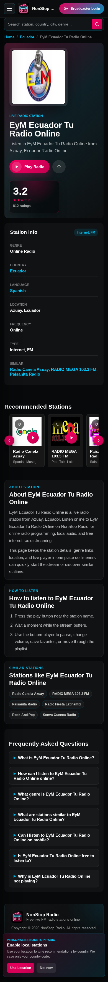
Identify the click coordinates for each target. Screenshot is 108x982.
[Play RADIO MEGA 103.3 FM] (71, 438)
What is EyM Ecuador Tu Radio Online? (56, 757)
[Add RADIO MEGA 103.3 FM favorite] (58, 424)
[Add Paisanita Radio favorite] (96, 424)
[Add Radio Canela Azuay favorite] (19, 424)
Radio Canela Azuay (29, 369)
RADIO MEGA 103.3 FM (73, 369)
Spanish (18, 290)
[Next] (99, 441)
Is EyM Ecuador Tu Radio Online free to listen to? (54, 858)
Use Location (20, 968)
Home (9, 37)
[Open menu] (9, 8)
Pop (55, 462)
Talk (62, 462)
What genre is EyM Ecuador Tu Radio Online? (52, 796)
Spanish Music (24, 462)
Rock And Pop (23, 715)
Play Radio (34, 166)
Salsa (94, 462)
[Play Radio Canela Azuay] (33, 438)
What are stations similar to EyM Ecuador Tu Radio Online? (47, 817)
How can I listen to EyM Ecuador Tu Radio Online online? (50, 776)
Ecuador (27, 37)
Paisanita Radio (25, 374)
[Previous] (9, 441)
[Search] (97, 24)
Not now (46, 968)
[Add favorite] (59, 166)
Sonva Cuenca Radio (59, 715)
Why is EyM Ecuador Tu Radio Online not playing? (52, 878)
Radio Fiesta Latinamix (63, 704)
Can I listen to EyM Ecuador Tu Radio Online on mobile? (52, 837)
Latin (70, 462)
